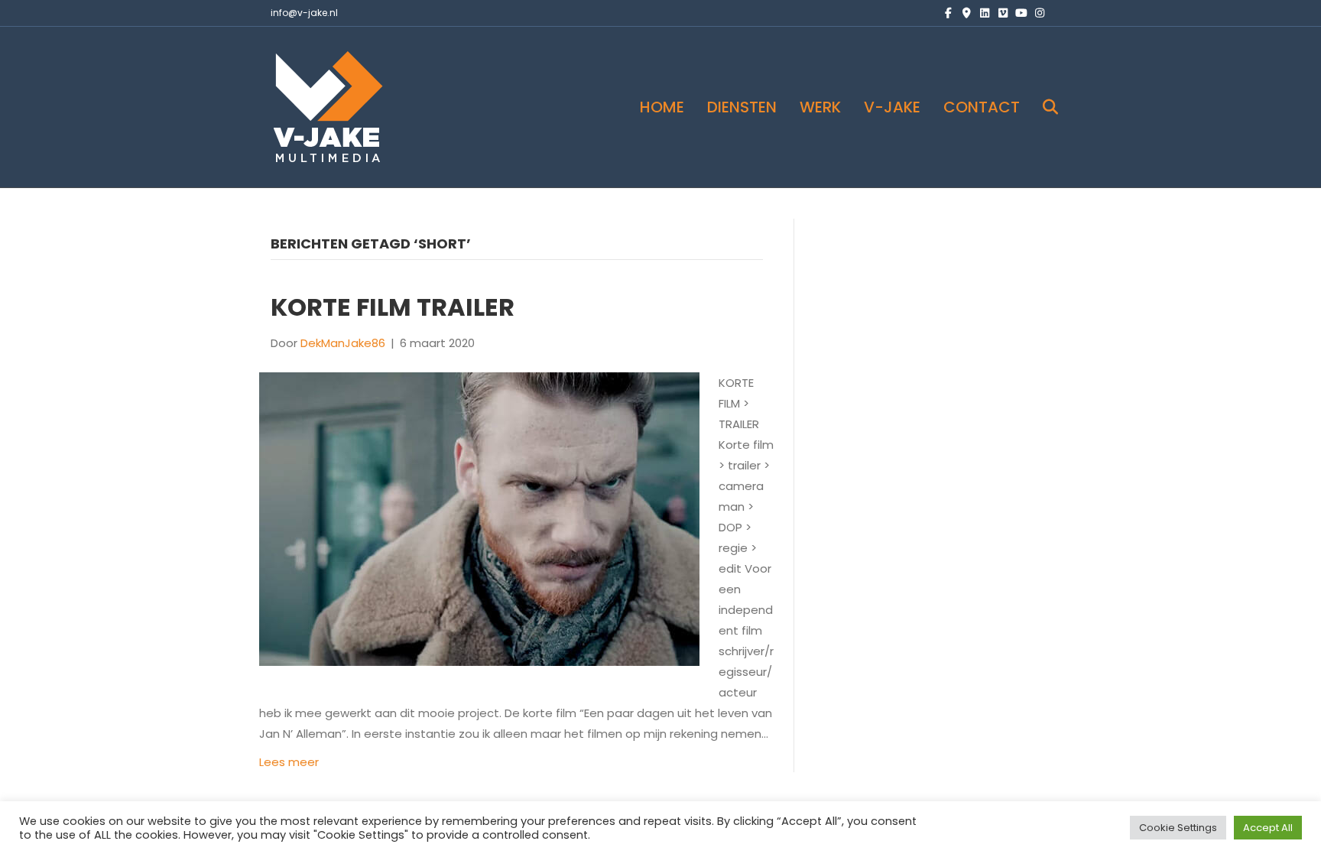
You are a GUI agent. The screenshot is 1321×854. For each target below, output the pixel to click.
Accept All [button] (1268, 827)
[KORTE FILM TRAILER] (479, 518)
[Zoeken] (1040, 107)
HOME (662, 107)
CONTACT (981, 107)
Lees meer (289, 762)
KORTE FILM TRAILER (392, 307)
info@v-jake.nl (304, 12)
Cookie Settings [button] (1178, 827)
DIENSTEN (742, 107)
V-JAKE (892, 107)
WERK (820, 107)
